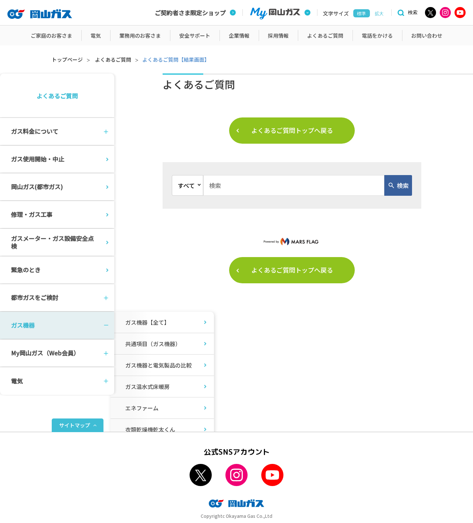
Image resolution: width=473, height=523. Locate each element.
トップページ (67, 59)
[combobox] (293, 185)
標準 (361, 13)
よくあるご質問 (113, 59)
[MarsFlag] (292, 241)
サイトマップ (74, 425)
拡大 (379, 13)
